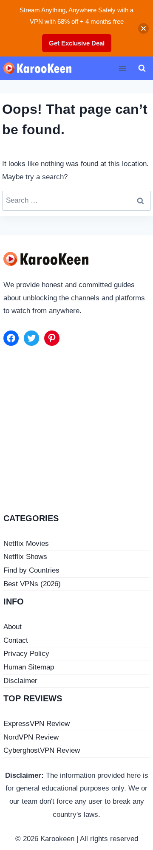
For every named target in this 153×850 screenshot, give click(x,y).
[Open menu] (122, 68)
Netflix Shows (25, 557)
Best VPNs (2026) (32, 584)
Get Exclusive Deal (77, 43)
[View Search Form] (142, 68)
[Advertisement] (76, 431)
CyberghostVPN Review (41, 750)
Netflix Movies (26, 543)
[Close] (143, 28)
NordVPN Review (31, 737)
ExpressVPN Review (36, 724)
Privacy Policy (26, 654)
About (12, 627)
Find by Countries (31, 570)
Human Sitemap (28, 667)
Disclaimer (20, 681)
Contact (15, 640)
